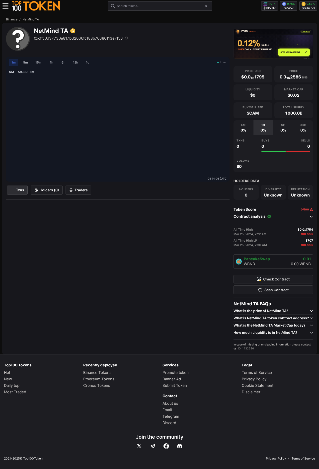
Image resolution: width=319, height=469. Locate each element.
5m (25, 62)
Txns (20, 190)
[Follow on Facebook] (166, 446)
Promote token (175, 372)
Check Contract (276, 279)
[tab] (243, 127)
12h (75, 62)
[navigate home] (36, 6)
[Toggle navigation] (5, 5)
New (8, 379)
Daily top (11, 385)
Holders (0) (49, 190)
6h (63, 62)
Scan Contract (276, 290)
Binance (11, 19)
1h (51, 62)
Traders (81, 190)
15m (38, 62)
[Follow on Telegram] (153, 446)
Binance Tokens (97, 372)
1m (13, 62)
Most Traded (15, 392)
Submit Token (174, 385)
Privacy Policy (254, 379)
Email (167, 409)
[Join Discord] (179, 446)
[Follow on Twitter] (139, 446)
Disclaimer (251, 392)
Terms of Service (257, 372)
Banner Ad (171, 379)
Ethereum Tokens (98, 379)
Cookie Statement (257, 385)
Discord (169, 422)
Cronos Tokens (96, 385)
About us (170, 403)
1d (87, 62)
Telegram (170, 416)
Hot (7, 372)
